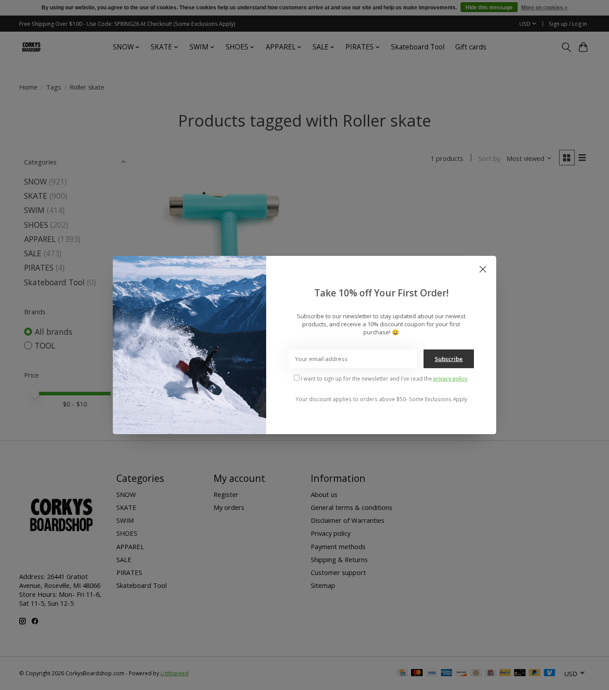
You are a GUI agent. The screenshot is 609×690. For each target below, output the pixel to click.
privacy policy (450, 378)
